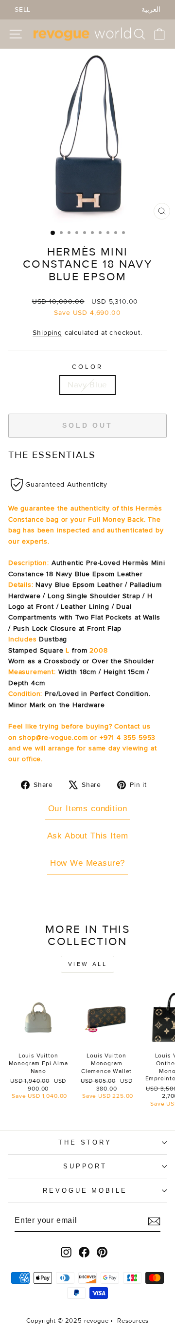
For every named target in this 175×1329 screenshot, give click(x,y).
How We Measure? (87, 863)
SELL (23, 9)
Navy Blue (87, 385)
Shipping (47, 332)
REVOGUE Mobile (85, 1190)
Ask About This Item (87, 835)
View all (87, 964)
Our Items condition (87, 808)
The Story (85, 1142)
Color (87, 367)
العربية (150, 9)
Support (85, 1166)
